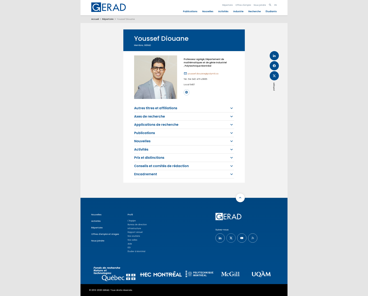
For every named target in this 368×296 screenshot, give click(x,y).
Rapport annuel (135, 232)
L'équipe (132, 220)
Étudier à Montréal (136, 251)
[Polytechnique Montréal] (199, 274)
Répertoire (227, 5)
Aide (130, 243)
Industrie (238, 11)
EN (275, 5)
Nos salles (132, 240)
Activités (223, 11)
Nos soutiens (134, 236)
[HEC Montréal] (161, 274)
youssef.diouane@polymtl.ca (203, 73)
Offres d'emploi (243, 5)
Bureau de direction (137, 224)
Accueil (95, 19)
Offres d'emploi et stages (105, 234)
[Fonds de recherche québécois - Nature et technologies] (114, 274)
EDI (129, 247)
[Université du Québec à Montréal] (261, 274)
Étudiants (271, 11)
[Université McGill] (230, 274)
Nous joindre (260, 5)
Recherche (254, 11)
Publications (190, 11)
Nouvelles (207, 11)
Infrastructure (134, 228)
